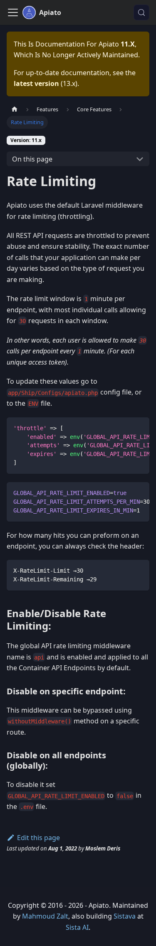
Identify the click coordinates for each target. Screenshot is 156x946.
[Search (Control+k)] (141, 12)
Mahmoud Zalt (45, 916)
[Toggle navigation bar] (13, 12)
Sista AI (77, 927)
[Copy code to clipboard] (139, 428)
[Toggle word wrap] (124, 428)
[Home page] (14, 109)
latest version (36, 83)
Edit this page (38, 837)
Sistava (125, 916)
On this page (32, 159)
